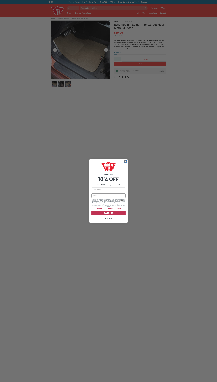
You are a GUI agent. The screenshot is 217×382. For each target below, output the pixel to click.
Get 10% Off (108, 213)
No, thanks (108, 218)
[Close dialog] (125, 161)
